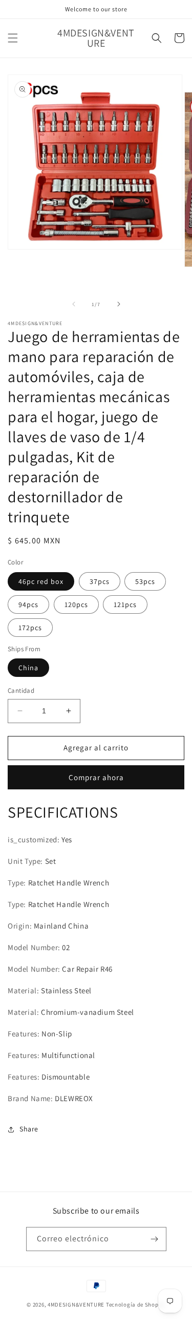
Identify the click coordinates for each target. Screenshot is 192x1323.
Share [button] (28, 1128)
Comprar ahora (96, 777)
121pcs (125, 604)
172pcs (30, 627)
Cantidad (21, 690)
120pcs (76, 604)
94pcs (28, 604)
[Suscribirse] (154, 1239)
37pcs (100, 581)
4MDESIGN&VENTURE (76, 1304)
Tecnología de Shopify (135, 1304)
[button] (13, 38)
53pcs (145, 581)
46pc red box (40, 581)
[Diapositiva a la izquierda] (73, 304)
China (28, 667)
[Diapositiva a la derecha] (119, 304)
